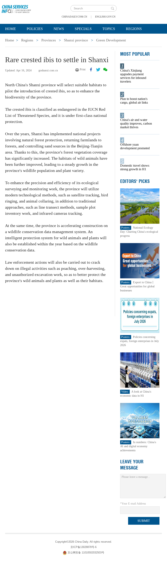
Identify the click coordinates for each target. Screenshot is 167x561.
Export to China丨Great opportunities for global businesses (137, 286)
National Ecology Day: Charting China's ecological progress (139, 231)
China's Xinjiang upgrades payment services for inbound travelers (133, 76)
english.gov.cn (105, 16)
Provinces (48, 40)
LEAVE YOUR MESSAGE (131, 465)
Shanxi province (76, 40)
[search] (112, 8)
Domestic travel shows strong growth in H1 (134, 167)
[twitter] (98, 69)
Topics (108, 29)
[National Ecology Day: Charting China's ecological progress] (139, 205)
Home (10, 29)
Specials (83, 29)
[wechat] (105, 69)
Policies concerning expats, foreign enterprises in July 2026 (139, 341)
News (59, 29)
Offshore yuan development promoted (135, 146)
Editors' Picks (135, 181)
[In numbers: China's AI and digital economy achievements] (139, 420)
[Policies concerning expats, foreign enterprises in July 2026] (139, 315)
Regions (134, 29)
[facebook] (91, 69)
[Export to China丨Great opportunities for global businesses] (139, 260)
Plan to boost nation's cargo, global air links (134, 100)
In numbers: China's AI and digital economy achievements (138, 446)
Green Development (111, 40)
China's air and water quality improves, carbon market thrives (136, 123)
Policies (35, 29)
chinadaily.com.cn (74, 16)
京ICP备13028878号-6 (83, 547)
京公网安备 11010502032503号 (86, 552)
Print (83, 69)
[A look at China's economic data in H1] (139, 369)
